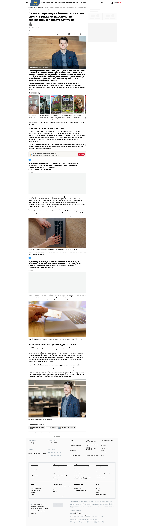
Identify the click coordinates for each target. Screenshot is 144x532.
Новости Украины (35, 469)
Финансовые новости (101, 471)
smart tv (91, 521)
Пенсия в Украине (100, 477)
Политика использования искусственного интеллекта (92, 445)
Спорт (98, 484)
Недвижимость (78, 484)
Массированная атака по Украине (61, 475)
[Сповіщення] (108, 3)
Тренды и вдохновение (80, 490)
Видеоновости (34, 473)
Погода (32, 477)
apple (82, 521)
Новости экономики (102, 465)
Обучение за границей (58, 496)
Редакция (72, 443)
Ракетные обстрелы (57, 467)
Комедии (33, 492)
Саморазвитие (56, 494)
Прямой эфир (34, 471)
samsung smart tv (99, 521)
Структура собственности (107, 448)
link (48, 452)
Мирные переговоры (58, 471)
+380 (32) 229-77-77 (78, 513)
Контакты (103, 443)
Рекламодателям (74, 453)
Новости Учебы (57, 484)
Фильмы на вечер (35, 490)
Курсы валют (99, 469)
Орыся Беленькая (38, 24)
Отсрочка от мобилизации (80, 475)
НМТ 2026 (55, 491)
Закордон (30, 7)
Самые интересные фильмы (38, 486)
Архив (102, 450)
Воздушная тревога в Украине (60, 473)
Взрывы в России (57, 477)
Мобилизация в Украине (81, 465)
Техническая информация (107, 440)
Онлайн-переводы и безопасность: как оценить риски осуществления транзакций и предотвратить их (65, 7)
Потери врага (56, 479)
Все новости (34, 465)
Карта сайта (104, 453)
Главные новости (35, 467)
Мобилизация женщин (80, 471)
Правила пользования (75, 455)
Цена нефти (99, 467)
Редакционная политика (75, 445)
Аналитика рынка (78, 486)
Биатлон (98, 492)
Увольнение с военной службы (82, 467)
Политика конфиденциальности (91, 441)
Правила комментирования (92, 455)
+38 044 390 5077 (52, 443)
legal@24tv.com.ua (87, 515)
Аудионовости (34, 475)
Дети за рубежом (60, 2)
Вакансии (103, 445)
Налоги (98, 475)
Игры (102, 455)
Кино (32, 484)
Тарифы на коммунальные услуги (104, 473)
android (74, 521)
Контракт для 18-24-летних (81, 473)
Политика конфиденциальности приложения (91, 448)
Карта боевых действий (58, 469)
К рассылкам (58, 505)
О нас (71, 440)
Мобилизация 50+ (78, 469)
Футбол (98, 488)
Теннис (98, 490)
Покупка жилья (78, 488)
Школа (54, 489)
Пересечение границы (73, 2)
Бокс (97, 486)
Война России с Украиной (60, 465)
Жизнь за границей (47, 2)
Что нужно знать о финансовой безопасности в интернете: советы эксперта (56, 123)
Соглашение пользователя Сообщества (92, 452)
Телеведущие (73, 450)
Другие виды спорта (101, 494)
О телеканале (73, 448)
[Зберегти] (80, 34)
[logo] (35, 3)
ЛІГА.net (37, 27)
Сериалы (33, 494)
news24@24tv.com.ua (34, 443)
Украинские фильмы (36, 488)
